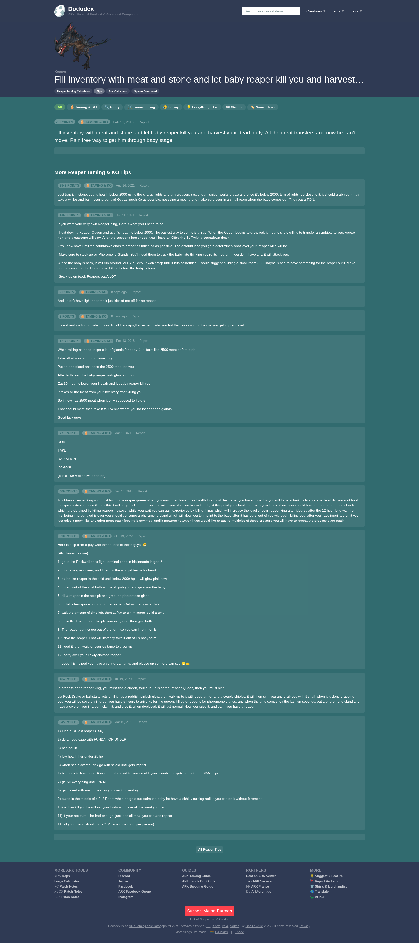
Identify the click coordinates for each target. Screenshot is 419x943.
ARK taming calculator (145, 926)
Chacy (239, 932)
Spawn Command (145, 91)
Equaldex (221, 932)
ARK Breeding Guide (197, 886)
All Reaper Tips (209, 849)
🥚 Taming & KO (94, 122)
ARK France (260, 886)
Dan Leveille (254, 926)
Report (143, 122)
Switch (234, 926)
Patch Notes (69, 886)
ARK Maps (62, 876)
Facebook (125, 886)
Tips (99, 91)
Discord (124, 876)
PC (208, 926)
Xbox (216, 926)
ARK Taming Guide (196, 876)
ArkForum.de (261, 891)
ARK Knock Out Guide (198, 881)
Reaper (60, 71)
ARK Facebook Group (134, 891)
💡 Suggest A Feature (326, 876)
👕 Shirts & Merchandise (328, 886)
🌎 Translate (319, 891)
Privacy (305, 926)
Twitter (123, 881)
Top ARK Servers (259, 881)
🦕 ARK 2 (317, 897)
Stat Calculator (118, 91)
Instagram (125, 897)
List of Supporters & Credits (209, 919)
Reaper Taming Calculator (73, 91)
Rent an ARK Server (261, 876)
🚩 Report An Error (324, 881)
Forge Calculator (66, 881)
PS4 (225, 926)
